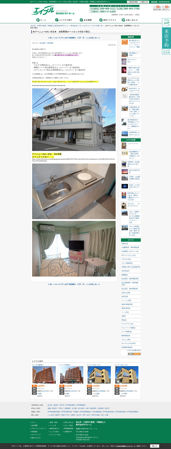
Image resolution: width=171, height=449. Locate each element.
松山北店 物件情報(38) (130, 289)
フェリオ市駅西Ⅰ (65, 365)
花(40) (124, 316)
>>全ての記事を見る (134, 350)
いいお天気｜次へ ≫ (93, 38)
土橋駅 (39, 393)
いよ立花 (51, 415)
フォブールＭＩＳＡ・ (94, 365)
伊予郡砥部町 (81, 405)
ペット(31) (125, 312)
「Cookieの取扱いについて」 (124, 446)
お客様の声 (68, 431)
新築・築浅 (54, 422)
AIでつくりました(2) (128, 255)
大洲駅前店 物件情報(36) (130, 247)
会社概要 (34, 425)
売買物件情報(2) (127, 347)
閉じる (154, 446)
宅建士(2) (125, 243)
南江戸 (107, 408)
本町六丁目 (65, 415)
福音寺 (57, 415)
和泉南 (103, 391)
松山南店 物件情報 (46, 43)
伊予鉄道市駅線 (132, 412)
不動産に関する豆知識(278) (131, 267)
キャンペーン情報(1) (128, 328)
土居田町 (101, 408)
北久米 (78, 415)
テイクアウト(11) (127, 324)
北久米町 (81, 408)
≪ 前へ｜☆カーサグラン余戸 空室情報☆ (62, 38)
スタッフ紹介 (68, 425)
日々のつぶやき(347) (129, 343)
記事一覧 (80, 38)
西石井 (54, 408)
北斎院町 (67, 408)
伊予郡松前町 (70, 405)
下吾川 (60, 408)
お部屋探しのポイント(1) (130, 251)
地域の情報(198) (127, 304)
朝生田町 (93, 408)
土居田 (72, 415)
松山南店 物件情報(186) (130, 279)
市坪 (84, 415)
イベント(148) (126, 300)
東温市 (56, 405)
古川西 (74, 408)
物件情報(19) (126, 335)
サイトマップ (35, 434)
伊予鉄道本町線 (120, 412)
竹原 (47, 391)
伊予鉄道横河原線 (54, 412)
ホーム (33, 422)
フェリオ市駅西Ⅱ (38, 365)
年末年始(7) (125, 271)
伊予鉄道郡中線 (66, 412)
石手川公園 (95, 415)
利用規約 (34, 431)
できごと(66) (126, 339)
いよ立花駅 (95, 393)
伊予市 (62, 405)
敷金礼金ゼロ (54, 428)
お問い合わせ (68, 422)
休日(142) (125, 296)
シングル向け (54, 431)
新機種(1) (125, 275)
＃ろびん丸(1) (126, 259)
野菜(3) (124, 320)
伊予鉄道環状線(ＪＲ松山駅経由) (90, 412)
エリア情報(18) (127, 332)
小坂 (87, 408)
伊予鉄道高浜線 (108, 412)
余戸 (88, 415)
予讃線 (75, 412)
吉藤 (49, 408)
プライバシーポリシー (39, 428)
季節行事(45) (126, 308)
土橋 (106, 415)
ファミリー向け (55, 434)
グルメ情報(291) (127, 263)
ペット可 (53, 425)
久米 (102, 415)
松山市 (44, 391)
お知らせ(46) (126, 293)
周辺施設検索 (68, 428)
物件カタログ (35, 438)
